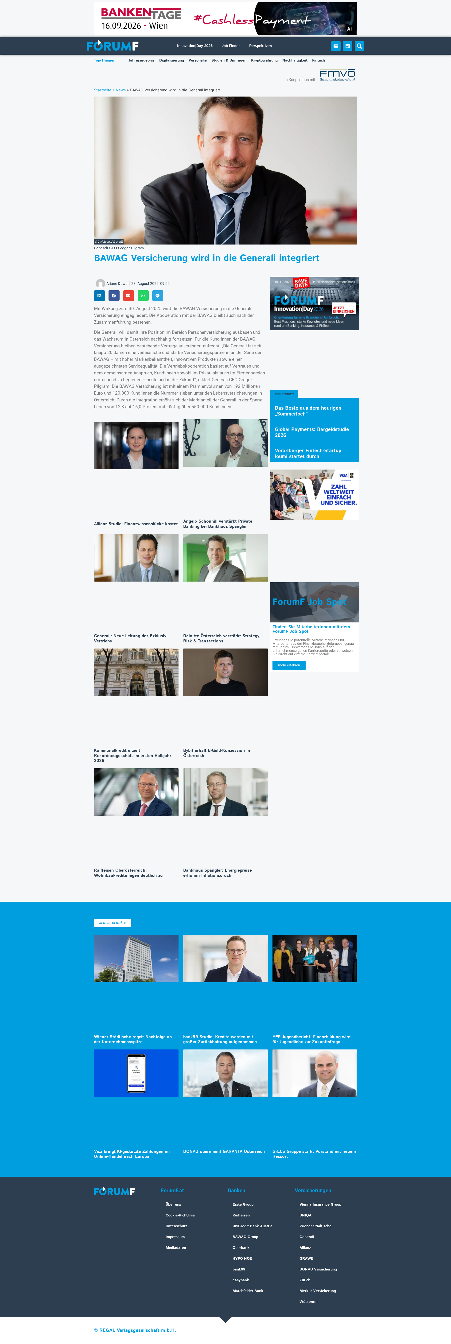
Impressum (175, 1237)
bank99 (239, 1269)
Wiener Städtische (315, 1226)
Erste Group (243, 1204)
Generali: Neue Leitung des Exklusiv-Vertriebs (131, 638)
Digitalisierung (171, 60)
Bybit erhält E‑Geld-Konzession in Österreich (216, 753)
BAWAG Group (245, 1237)
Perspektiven (260, 46)
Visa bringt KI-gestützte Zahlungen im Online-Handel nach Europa (132, 1154)
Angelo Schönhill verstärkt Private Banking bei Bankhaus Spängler (217, 524)
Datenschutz (176, 1226)
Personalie (198, 60)
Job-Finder (231, 46)
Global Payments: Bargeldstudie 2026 (312, 432)
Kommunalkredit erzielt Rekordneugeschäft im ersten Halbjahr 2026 (132, 756)
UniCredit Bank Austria (252, 1226)
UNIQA (305, 1215)
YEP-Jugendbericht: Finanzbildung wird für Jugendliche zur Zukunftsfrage (311, 1039)
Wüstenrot (308, 1302)
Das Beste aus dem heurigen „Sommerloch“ (308, 411)
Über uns (173, 1204)
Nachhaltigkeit (294, 60)
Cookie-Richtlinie (180, 1215)
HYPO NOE (242, 1258)
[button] (359, 46)
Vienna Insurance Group (320, 1204)
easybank (241, 1280)
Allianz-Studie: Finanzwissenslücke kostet (136, 524)
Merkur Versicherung (317, 1291)
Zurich (304, 1280)
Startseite (102, 90)
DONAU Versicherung (318, 1269)
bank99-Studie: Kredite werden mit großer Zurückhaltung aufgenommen (220, 1039)
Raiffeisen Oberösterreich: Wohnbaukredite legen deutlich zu (128, 873)
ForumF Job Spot (309, 602)
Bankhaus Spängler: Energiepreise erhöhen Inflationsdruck (217, 873)
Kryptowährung (264, 60)
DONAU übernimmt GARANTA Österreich (224, 1152)
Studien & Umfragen (228, 60)
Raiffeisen (241, 1215)
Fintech (318, 60)
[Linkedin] (347, 46)
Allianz (305, 1248)
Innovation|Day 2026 (195, 46)
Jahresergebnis (141, 60)
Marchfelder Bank (248, 1291)
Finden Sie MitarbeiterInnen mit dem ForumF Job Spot (311, 629)
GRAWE (306, 1258)
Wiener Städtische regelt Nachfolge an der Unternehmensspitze (133, 1039)
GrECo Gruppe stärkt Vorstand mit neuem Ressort (314, 1154)
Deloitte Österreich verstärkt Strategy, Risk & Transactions (221, 638)
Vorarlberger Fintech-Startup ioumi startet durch (308, 453)
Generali (306, 1237)
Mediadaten (176, 1248)
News (121, 90)
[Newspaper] (336, 46)
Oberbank (241, 1248)
